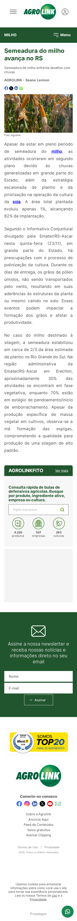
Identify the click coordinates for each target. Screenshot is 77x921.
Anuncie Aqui (38, 819)
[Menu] (13, 12)
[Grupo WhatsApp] (68, 912)
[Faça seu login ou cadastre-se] (65, 12)
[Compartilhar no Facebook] (6, 88)
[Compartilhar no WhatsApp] (21, 88)
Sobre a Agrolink (38, 814)
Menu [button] (65, 35)
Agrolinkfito (26, 470)
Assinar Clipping (38, 835)
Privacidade (52, 847)
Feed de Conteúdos (38, 825)
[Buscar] (62, 510)
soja (17, 201)
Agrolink (13, 80)
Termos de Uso (28, 847)
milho (57, 151)
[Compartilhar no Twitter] (11, 88)
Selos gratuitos (38, 830)
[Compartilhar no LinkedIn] (16, 88)
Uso (54, 895)
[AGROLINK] (40, 11)
